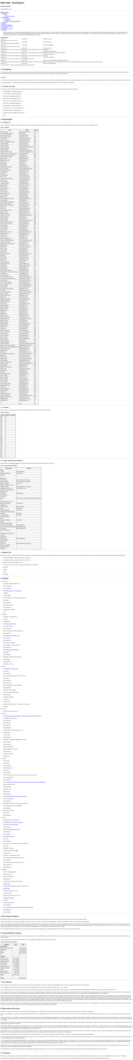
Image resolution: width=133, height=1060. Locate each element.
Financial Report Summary (7, 26)
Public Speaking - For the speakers (13, 590)
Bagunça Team (6, 883)
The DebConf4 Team (10, 16)
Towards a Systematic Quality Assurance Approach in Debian (19, 907)
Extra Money (4, 27)
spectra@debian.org (6, 8)
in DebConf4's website (52, 1017)
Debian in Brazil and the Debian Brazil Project (16, 796)
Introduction (4, 13)
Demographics (5, 17)
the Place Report (85, 921)
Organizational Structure (14, 463)
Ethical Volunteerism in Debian (13, 829)
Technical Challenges (26, 716)
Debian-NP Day (13, 871)
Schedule (4, 23)
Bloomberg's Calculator (35, 939)
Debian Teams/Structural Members (12, 21)
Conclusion (4, 30)
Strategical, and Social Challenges (13, 716)
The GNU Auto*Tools (11, 623)
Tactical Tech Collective (8, 897)
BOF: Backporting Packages (12, 649)
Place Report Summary (7, 25)
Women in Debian (10, 836)
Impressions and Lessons (7, 28)
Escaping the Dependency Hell (13, 635)
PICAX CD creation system (12, 668)
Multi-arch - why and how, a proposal (14, 822)
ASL (6, 14)
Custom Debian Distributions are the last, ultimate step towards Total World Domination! (25, 782)
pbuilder (8, 732)
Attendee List (8, 18)
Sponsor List (4, 22)
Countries (7, 19)
